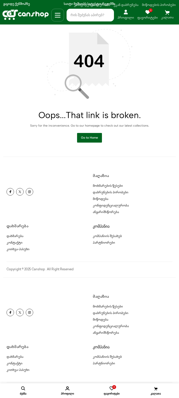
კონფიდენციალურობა (111, 205)
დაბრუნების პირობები (110, 192)
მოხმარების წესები (108, 186)
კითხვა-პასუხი (18, 249)
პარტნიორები (104, 242)
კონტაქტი (14, 242)
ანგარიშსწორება (106, 212)
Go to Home (89, 138)
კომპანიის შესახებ (107, 236)
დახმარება (15, 236)
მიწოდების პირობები (159, 5)
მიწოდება (100, 199)
